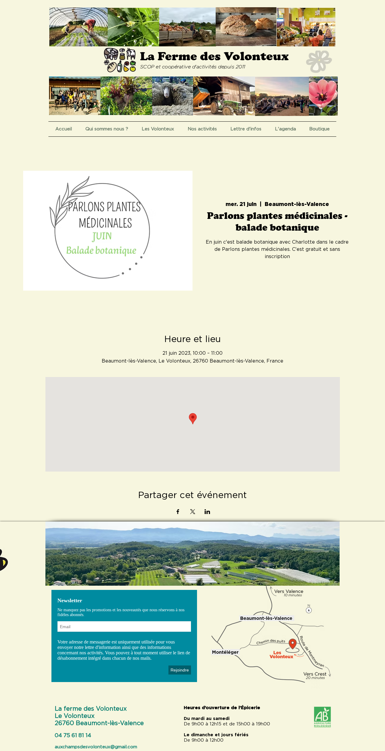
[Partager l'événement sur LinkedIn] (207, 511)
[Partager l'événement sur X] (193, 511)
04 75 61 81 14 (73, 735)
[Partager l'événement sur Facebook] (178, 511)
